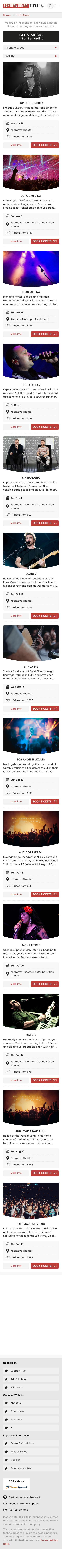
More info (16, 145)
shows (7, 15)
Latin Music (23, 15)
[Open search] (50, 6)
